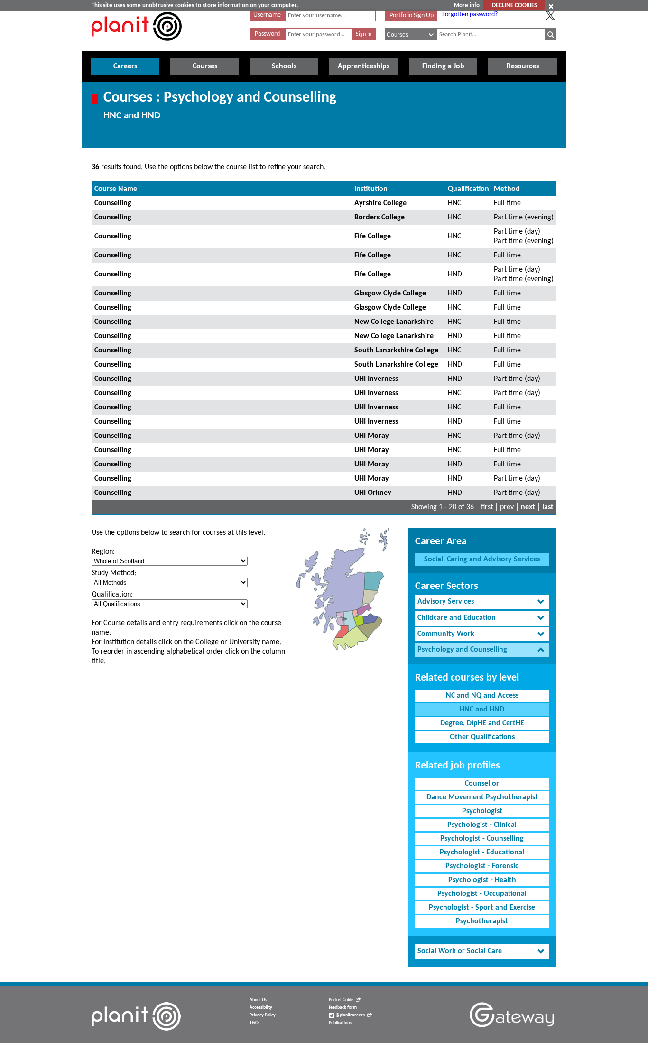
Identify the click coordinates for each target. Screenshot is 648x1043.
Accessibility (261, 1007)
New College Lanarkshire (394, 322)
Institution (371, 189)
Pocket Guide (341, 1000)
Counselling (112, 203)
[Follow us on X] (550, 15)
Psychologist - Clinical (482, 825)
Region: (103, 552)
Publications (340, 1023)
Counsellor (482, 783)
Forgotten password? (470, 14)
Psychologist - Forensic (481, 866)
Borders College (379, 217)
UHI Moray (371, 436)
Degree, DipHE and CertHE (482, 723)
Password (267, 34)
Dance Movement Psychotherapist (482, 797)
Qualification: (112, 594)
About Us (258, 1000)
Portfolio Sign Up (411, 15)
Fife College (372, 236)
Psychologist (482, 811)
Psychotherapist (482, 921)
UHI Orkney (372, 493)
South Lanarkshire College (396, 350)
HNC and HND (482, 709)
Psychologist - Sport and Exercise (482, 907)
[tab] (482, 602)
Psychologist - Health (482, 880)
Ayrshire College (380, 203)
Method (507, 189)
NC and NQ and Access (482, 696)
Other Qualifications (482, 737)
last (548, 507)
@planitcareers (349, 1015)
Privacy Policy (263, 1015)
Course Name (115, 189)
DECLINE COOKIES (514, 5)
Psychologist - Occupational (482, 894)
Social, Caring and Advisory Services (482, 559)
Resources (523, 66)
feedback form (343, 1007)
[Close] (551, 6)
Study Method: (114, 573)
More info (467, 5)
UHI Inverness (376, 379)
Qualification (468, 189)
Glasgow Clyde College (390, 293)
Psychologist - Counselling (482, 839)
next (528, 507)
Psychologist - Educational (482, 852)
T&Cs (254, 1023)
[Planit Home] (137, 46)
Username (267, 15)
